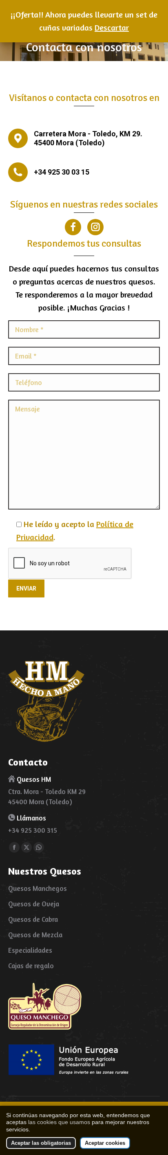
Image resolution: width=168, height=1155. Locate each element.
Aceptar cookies (105, 1143)
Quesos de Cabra (33, 919)
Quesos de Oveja (33, 903)
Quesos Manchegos (37, 888)
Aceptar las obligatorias (41, 1143)
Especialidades (30, 950)
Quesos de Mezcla (35, 934)
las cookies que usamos (59, 1122)
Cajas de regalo (31, 965)
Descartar (112, 27)
